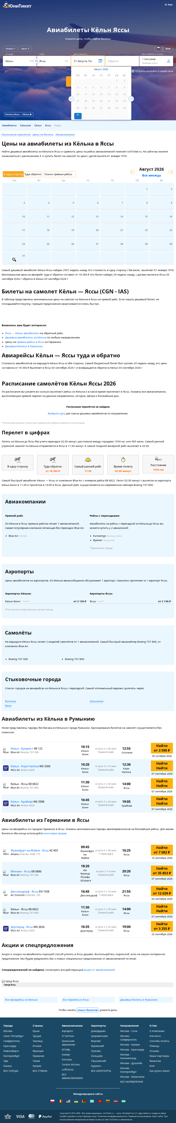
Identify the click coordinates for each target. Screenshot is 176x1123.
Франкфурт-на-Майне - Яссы (30, 850)
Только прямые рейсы (58, 174)
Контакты (155, 1036)
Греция (37, 1065)
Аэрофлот (67, 1031)
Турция (37, 1036)
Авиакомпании (65, 134)
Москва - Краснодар (132, 1049)
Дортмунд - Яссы (22, 927)
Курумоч (96, 1065)
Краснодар (9, 1046)
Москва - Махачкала (132, 1076)
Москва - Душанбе (131, 1063)
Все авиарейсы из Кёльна (21, 999)
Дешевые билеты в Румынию (23, 346)
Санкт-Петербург (13, 1036)
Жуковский (97, 1046)
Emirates (67, 1059)
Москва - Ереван (130, 1044)
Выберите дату (56, 413)
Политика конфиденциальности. (113, 1116)
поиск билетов (87, 1010)
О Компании (157, 1031)
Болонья (10, 701)
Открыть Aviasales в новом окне (154, 71)
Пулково (96, 1051)
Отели (9, 48)
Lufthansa (67, 1069)
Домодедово (98, 1031)
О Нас (169, 4)
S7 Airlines (68, 1036)
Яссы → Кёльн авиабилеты (22, 333)
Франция (38, 1051)
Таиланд (37, 1041)
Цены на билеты (42, 134)
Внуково (96, 1041)
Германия (38, 1056)
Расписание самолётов (16, 134)
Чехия (36, 1061)
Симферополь (11, 1041)
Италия (37, 1046)
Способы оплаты (159, 1041)
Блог (152, 1065)
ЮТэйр (66, 1049)
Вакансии (155, 1061)
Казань (7, 1065)
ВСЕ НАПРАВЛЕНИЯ (131, 1081)
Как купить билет (160, 1070)
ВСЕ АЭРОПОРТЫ (101, 1070)
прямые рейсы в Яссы (30, 342)
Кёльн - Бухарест (22, 748)
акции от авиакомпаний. (99, 969)
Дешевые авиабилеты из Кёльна (25, 337)
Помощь (154, 1046)
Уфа (5, 1061)
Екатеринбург (11, 1056)
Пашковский (98, 1061)
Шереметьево (99, 1036)
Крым (36, 1031)
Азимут (66, 1054)
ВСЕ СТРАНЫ (40, 1070)
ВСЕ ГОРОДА (10, 1070)
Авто (24, 48)
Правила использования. (140, 1116)
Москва (7, 1031)
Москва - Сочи (128, 1031)
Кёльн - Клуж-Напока (25, 766)
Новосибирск (11, 1051)
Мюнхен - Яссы (21, 871)
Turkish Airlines (71, 1064)
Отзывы (154, 1051)
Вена (8, 705)
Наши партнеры (159, 1056)
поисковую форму (55, 833)
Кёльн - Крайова (22, 801)
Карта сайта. (157, 1116)
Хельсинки (96, 701)
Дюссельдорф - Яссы (25, 891)
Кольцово (96, 1056)
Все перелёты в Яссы (76, 999)
